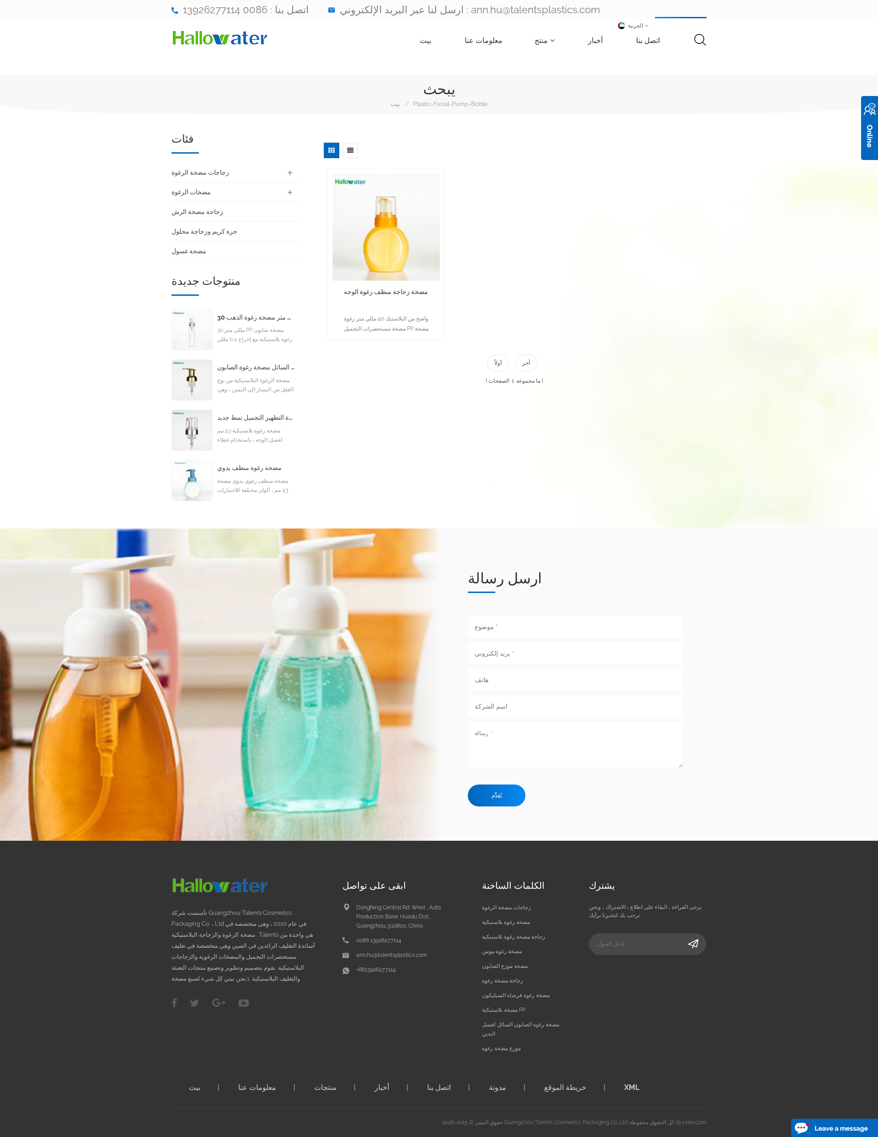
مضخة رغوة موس (502, 951)
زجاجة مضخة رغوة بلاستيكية (513, 937)
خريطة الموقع (565, 1087)
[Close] (869, 165)
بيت (425, 40)
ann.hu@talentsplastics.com (535, 10)
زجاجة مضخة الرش (197, 211)
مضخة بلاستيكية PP (503, 1010)
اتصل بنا (648, 40)
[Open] (869, 128)
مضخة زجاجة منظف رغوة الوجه (386, 291)
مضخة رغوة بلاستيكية (506, 922)
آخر (526, 363)
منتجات (325, 1087)
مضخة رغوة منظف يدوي (249, 467)
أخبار (595, 40)
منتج (541, 40)
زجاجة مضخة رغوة (502, 980)
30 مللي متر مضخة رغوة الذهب (256, 317)
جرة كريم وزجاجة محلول (204, 231)
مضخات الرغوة (191, 192)
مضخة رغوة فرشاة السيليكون (516, 995)
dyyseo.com (691, 1122)
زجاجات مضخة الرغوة (200, 172)
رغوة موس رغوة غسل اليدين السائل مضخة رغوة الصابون (256, 367)
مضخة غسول (188, 251)
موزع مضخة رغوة (501, 1048)
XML (631, 1087)
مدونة (497, 1087)
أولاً (498, 363)
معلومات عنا (484, 40)
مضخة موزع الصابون (505, 966)
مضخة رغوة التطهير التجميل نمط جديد (256, 417)
